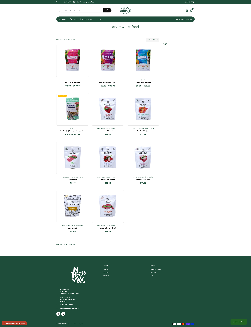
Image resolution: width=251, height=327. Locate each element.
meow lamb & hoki (143, 179)
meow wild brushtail (108, 228)
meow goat (72, 228)
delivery (100, 19)
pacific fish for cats (143, 82)
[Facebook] (58, 314)
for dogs (62, 19)
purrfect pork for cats (107, 82)
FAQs (193, 2)
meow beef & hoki (108, 179)
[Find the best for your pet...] (107, 10)
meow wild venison (107, 131)
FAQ (152, 276)
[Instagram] (63, 314)
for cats (73, 19)
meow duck (72, 179)
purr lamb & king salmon (143, 131)
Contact (185, 2)
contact (153, 272)
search (105, 269)
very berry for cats (72, 82)
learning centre (86, 19)
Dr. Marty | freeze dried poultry (72, 131)
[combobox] (81, 10)
